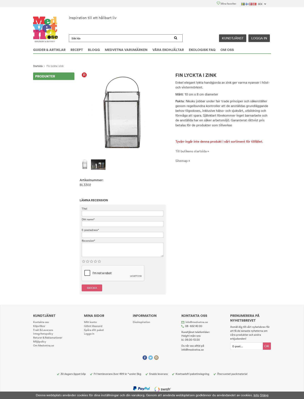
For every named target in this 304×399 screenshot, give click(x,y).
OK (266, 346)
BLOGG (94, 50)
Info (256, 395)
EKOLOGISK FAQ (202, 50)
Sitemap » (182, 161)
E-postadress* (90, 229)
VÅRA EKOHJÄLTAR (168, 50)
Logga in (259, 38)
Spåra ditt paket (94, 329)
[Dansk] (255, 3)
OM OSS (227, 50)
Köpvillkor (39, 326)
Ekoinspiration (141, 322)
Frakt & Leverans (43, 329)
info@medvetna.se (197, 322)
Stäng (264, 395)
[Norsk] (251, 3)
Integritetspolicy (43, 333)
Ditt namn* (88, 219)
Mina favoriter (228, 3)
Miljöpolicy (39, 341)
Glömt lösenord (93, 326)
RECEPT (77, 50)
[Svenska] (243, 3)
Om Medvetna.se (43, 345)
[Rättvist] (84, 75)
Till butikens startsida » (192, 151)
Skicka (92, 287)
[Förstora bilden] (122, 114)
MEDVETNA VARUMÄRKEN (126, 50)
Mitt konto (90, 322)
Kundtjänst (232, 38)
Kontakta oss (41, 322)
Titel (84, 208)
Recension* (88, 240)
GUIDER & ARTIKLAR (49, 50)
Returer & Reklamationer (47, 337)
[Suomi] (247, 3)
